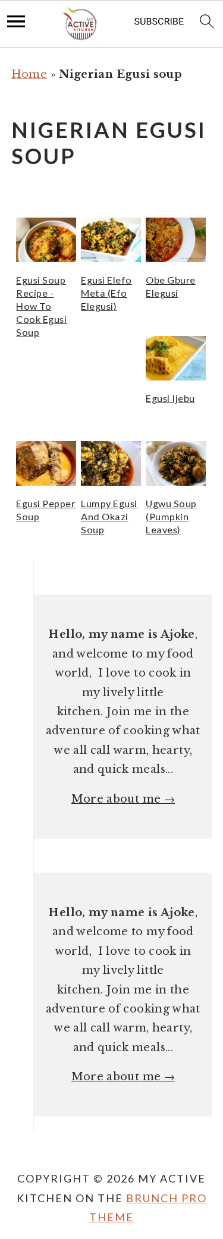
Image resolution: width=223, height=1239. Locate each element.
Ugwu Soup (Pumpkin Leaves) (171, 516)
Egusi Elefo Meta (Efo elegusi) (106, 293)
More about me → (123, 799)
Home (29, 74)
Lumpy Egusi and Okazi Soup (109, 516)
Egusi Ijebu (170, 398)
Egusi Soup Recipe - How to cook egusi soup (41, 306)
